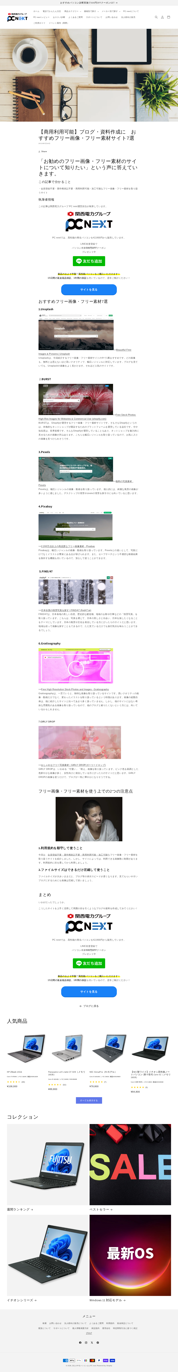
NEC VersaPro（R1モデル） (105, 1074)
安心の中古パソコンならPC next (84, 1365)
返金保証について (125, 1323)
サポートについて (61, 1328)
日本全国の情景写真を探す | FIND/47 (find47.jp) (66, 610)
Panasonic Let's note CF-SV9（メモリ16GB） (66, 1075)
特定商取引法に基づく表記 (125, 1328)
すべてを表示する (89, 1100)
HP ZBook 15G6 (22, 1074)
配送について (45, 1328)
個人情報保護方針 (80, 1328)
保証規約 (95, 1328)
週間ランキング (18, 1209)
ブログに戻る (91, 1006)
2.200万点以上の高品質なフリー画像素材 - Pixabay (68, 546)
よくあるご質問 (96, 1323)
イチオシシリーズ (20, 1300)
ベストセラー (99, 1209)
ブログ (89, 1333)
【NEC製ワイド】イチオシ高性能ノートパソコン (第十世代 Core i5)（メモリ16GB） (151, 1077)
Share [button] (44, 151)
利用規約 (110, 1323)
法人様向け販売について (75, 1323)
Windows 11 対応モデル (106, 1300)
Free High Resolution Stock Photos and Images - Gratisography (75, 689)
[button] (72, 11)
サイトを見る (89, 289)
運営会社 (106, 1328)
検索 (45, 1323)
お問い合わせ (55, 1323)
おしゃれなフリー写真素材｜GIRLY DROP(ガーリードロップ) (73, 765)
